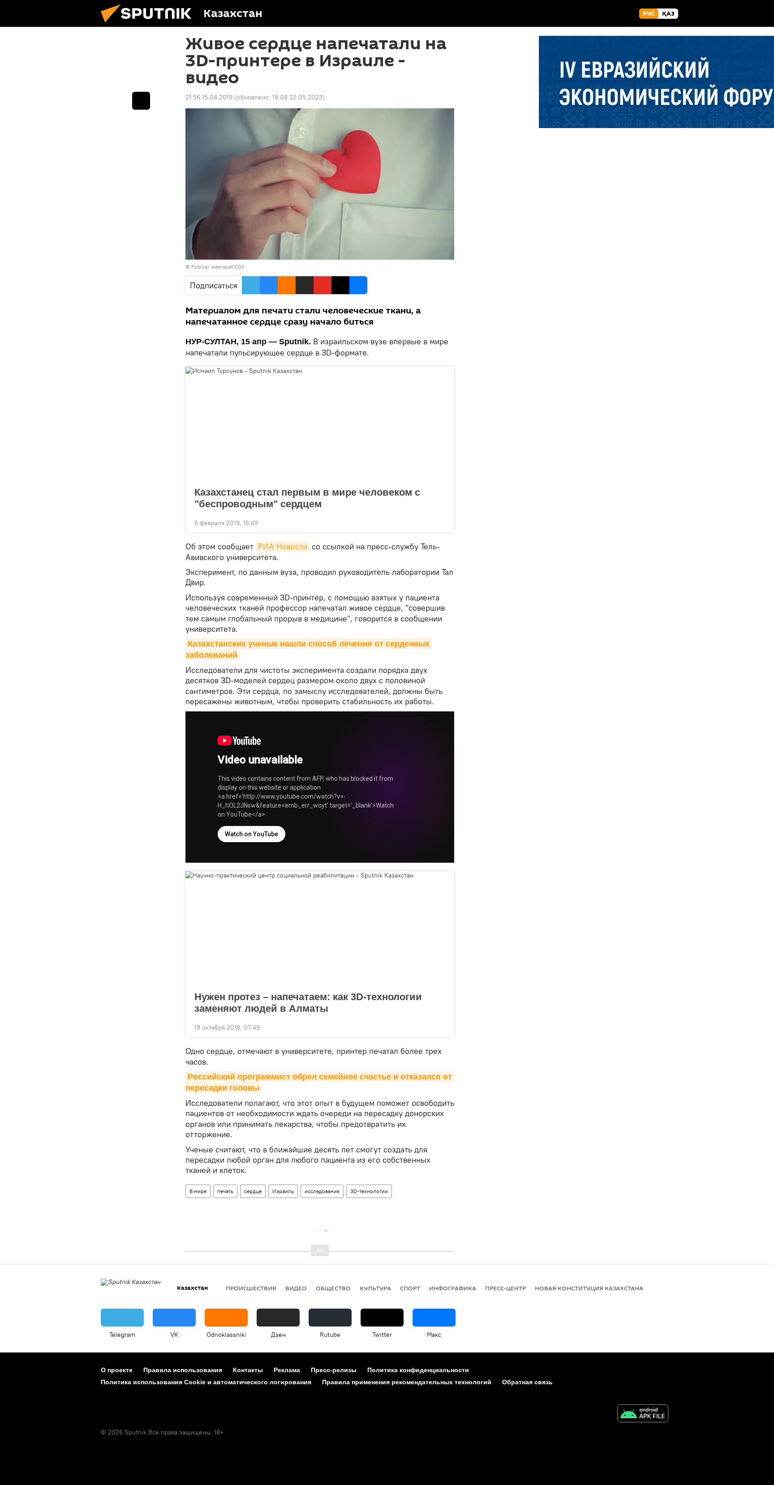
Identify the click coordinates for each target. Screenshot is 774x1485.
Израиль (283, 1191)
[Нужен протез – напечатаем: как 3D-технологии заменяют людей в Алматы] (319, 928)
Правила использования (182, 1370)
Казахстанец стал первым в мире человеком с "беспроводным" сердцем (307, 498)
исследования (322, 1191)
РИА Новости (282, 546)
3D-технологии (369, 1191)
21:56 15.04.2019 (208, 97)
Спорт (410, 1288)
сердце (253, 1191)
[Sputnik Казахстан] (149, 25)
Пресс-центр (505, 1288)
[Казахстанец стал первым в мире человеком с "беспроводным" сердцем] (319, 424)
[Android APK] (642, 1414)
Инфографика (452, 1288)
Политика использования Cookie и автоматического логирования (206, 1382)
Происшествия (251, 1288)
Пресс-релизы (334, 1370)
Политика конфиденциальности (418, 1370)
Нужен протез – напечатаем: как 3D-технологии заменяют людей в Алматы (308, 1002)
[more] (440, 522)
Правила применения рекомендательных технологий (406, 1382)
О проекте (117, 1370)
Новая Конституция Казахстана (589, 1288)
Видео (296, 1288)
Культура (375, 1288)
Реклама (287, 1370)
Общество (333, 1288)
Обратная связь (527, 1382)
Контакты (248, 1370)
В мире (197, 1191)
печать (225, 1191)
